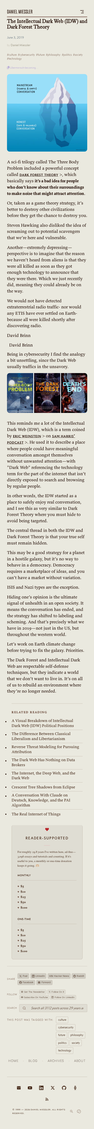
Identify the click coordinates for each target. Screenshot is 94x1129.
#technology (14, 58)
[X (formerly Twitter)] (53, 1088)
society (76, 1043)
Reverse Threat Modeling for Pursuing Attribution (45, 749)
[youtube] (30, 1088)
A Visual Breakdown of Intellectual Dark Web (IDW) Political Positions (43, 723)
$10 (21, 891)
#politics (67, 54)
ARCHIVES (56, 1061)
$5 (20, 886)
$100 (22, 907)
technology (64, 1050)
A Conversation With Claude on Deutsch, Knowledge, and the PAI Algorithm (41, 800)
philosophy (76, 1035)
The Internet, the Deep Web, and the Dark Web (43, 776)
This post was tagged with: (30, 1019)
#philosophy (53, 54)
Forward (46, 982)
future (61, 1035)
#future (40, 54)
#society (78, 54)
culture (62, 1020)
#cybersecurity (26, 54)
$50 (21, 902)
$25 (21, 896)
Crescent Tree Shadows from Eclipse (43, 787)
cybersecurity (65, 1027)
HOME (13, 1061)
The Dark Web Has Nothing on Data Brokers (43, 762)
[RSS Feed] (47, 1099)
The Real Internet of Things (36, 814)
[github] (64, 1088)
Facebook (28, 982)
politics (62, 1043)
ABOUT (80, 1061)
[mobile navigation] (82, 12)
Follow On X (58, 991)
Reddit (80, 976)
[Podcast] (75, 1088)
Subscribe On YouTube (36, 997)
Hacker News (59, 976)
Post (25, 976)
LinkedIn (40, 976)
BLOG (33, 1061)
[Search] (71, 1111)
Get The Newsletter (34, 991)
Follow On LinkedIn (65, 997)
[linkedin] (41, 1088)
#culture (12, 54)
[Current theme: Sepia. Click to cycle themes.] (79, 1111)
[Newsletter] (19, 1088)
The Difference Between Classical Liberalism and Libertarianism (41, 736)
